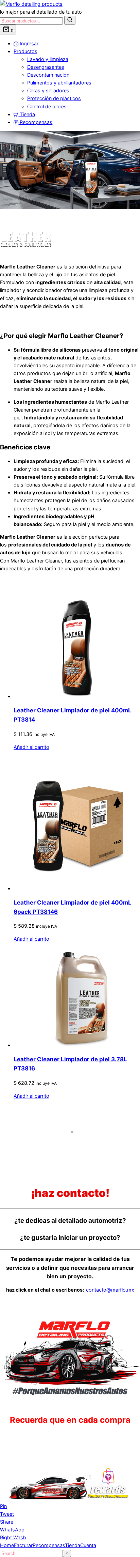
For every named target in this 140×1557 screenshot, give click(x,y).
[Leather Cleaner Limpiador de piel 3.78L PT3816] (76, 1045)
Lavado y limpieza (47, 59)
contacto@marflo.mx (110, 1290)
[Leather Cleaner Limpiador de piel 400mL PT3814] (76, 696)
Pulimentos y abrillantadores (59, 83)
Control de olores (47, 106)
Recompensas (35, 122)
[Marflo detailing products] (31, 4)
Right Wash (13, 1537)
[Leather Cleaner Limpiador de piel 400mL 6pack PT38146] (76, 888)
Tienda (26, 114)
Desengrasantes (45, 67)
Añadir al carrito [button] (31, 747)
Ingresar (28, 43)
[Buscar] (69, 20)
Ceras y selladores (48, 90)
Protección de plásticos (54, 98)
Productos (25, 51)
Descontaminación (48, 75)
